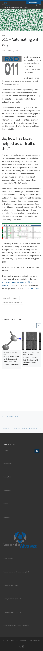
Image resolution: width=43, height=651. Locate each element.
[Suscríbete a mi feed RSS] (20, 646)
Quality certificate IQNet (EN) (12, 599)
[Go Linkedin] (23, 646)
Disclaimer (7, 517)
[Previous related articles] (33, 325)
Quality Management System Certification (16, 625)
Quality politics (8, 559)
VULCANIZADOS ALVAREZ (17, 640)
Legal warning (8, 464)
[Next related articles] (38, 325)
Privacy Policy (8, 477)
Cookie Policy (8, 490)
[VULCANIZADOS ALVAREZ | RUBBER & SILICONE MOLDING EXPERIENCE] (6, 3)
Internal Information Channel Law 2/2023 (16, 572)
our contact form (32, 288)
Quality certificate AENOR (11, 585)
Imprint (6, 504)
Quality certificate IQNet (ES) (12, 612)
